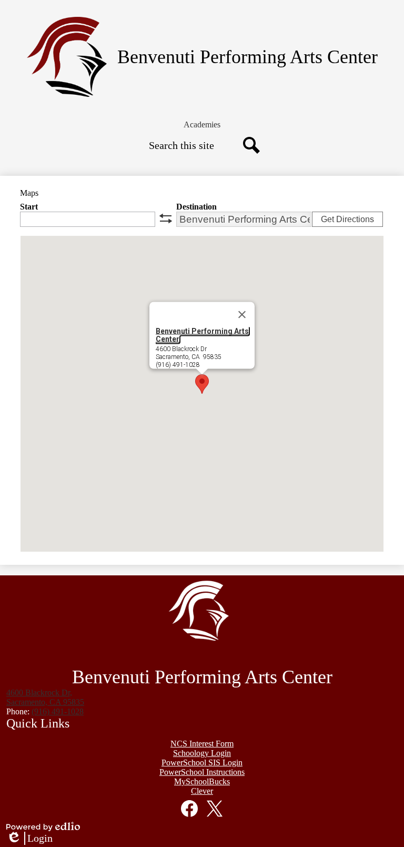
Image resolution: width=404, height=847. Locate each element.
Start (29, 206)
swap (165, 218)
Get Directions (347, 219)
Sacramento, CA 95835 (45, 697)
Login (29, 838)
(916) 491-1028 (58, 711)
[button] (202, 125)
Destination (196, 206)
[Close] (242, 314)
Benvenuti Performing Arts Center (202, 335)
